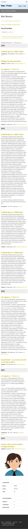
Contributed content (7, 36)
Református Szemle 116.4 (22, 287)
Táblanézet (11, 32)
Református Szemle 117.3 (20, 63)
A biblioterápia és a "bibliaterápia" (12, 212)
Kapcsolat (15, 522)
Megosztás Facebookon (15, 20)
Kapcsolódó (5, 20)
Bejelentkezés (8, 522)
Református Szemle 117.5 (22, 124)
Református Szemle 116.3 (22, 246)
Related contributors (7, 38)
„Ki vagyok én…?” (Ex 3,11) (10, 69)
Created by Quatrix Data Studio (8, 525)
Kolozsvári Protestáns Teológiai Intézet (10, 24)
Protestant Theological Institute (8, 523)
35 (14, 507)
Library (20, 522)
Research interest (18, 36)
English (24, 6)
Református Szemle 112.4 (20, 448)
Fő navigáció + (4, 2)
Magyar (20, 6)
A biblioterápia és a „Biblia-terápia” (12, 52)
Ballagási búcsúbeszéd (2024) (11, 61)
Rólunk (2, 522)
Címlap (2, 11)
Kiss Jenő (20, 206)
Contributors (7, 11)
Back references (18, 38)
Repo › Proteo (6, 6)
